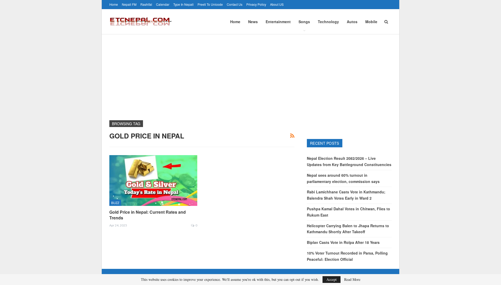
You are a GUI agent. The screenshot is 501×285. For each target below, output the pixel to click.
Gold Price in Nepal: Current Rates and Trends (147, 215)
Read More (352, 279)
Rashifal (146, 4)
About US (277, 4)
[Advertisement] (250, 73)
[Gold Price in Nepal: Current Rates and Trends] (153, 180)
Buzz (115, 202)
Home (113, 4)
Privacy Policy (256, 4)
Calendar (162, 4)
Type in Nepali (183, 4)
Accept (331, 279)
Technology (328, 21)
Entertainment (278, 21)
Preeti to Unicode (210, 4)
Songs (304, 21)
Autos (352, 21)
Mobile (371, 21)
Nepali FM (129, 4)
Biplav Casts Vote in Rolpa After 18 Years (343, 242)
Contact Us (234, 4)
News (253, 21)
